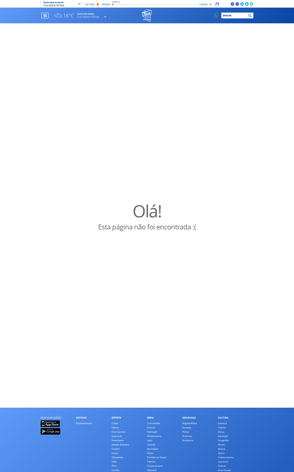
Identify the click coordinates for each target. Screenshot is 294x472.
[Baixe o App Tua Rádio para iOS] (247, 4)
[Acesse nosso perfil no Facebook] (237, 4)
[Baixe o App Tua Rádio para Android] (251, 4)
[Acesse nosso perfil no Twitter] (242, 4)
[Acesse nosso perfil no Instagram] (232, 4)
